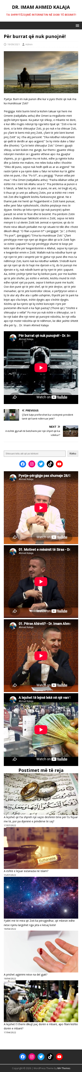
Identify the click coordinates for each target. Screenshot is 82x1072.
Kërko (73, 453)
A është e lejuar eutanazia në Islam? (26, 871)
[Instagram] (31, 464)
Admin (29, 44)
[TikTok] (50, 464)
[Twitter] (41, 464)
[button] (76, 25)
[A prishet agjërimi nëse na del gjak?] (41, 951)
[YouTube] (59, 464)
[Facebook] (22, 464)
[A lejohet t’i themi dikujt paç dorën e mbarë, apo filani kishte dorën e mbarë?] (41, 1001)
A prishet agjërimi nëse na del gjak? (25, 974)
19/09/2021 (13, 44)
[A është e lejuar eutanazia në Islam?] (41, 848)
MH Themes (63, 1068)
